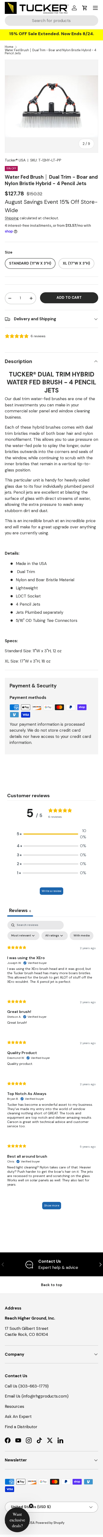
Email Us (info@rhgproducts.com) (37, 1396)
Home (9, 47)
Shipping (12, 218)
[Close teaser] (31, 1506)
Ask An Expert (18, 1416)
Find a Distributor (21, 1426)
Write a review (51, 891)
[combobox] (51, 20)
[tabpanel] (51, 1067)
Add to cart (69, 297)
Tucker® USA (15, 160)
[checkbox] (81, 935)
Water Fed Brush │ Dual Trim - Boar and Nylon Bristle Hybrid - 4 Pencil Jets (50, 52)
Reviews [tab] (20, 910)
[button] (85, 8)
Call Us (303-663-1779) (27, 1386)
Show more (51, 1205)
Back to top (51, 1285)
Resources (14, 1406)
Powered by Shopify (50, 1523)
